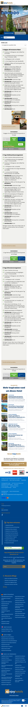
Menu (26, 706)
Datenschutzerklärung (8, 702)
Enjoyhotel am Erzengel (9, 33)
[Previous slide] (2, 23)
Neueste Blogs (11, 576)
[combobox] (9, 37)
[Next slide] (26, 23)
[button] (21, 139)
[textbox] (9, 37)
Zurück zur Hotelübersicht (20, 33)
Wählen (20, 144)
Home (22, 706)
